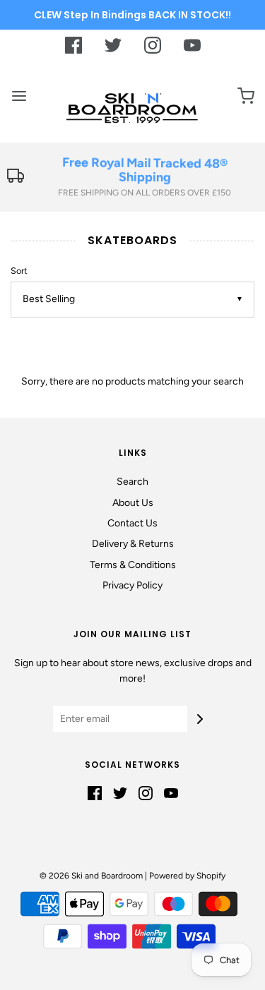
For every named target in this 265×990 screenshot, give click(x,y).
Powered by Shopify (187, 876)
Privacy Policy (132, 585)
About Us (132, 503)
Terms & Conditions (133, 565)
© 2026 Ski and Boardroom (91, 876)
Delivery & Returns (133, 544)
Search (132, 482)
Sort (19, 270)
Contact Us (132, 523)
